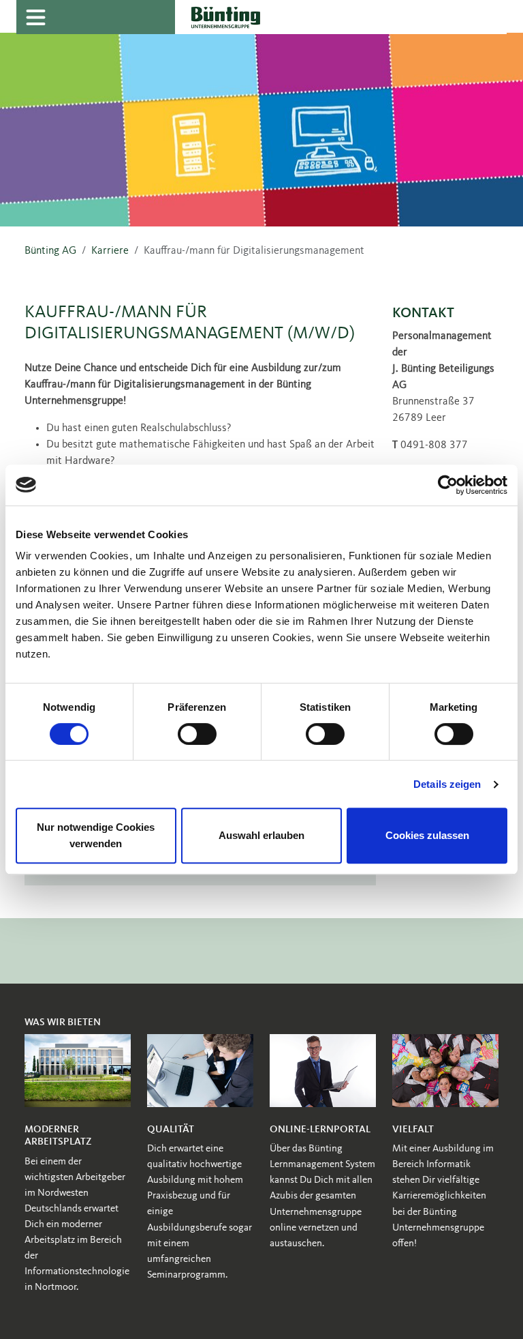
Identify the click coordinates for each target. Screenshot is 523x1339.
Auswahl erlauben (261, 835)
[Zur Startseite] (341, 17)
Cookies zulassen (427, 835)
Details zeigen (447, 784)
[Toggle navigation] (35, 17)
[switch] (197, 734)
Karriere (110, 251)
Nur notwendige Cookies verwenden (96, 835)
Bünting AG (50, 251)
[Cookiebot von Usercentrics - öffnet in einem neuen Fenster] (447, 485)
